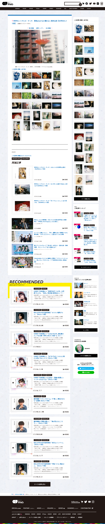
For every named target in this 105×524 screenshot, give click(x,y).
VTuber (38, 8)
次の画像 (48, 28)
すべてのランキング (86, 267)
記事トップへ (40, 28)
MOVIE (31, 8)
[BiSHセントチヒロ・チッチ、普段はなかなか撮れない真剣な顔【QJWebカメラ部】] (17, 75)
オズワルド (86, 320)
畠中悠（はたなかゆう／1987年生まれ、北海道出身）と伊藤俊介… (90, 323)
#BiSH (14, 152)
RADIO (50, 514)
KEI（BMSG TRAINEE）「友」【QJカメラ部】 (90, 252)
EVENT (89, 8)
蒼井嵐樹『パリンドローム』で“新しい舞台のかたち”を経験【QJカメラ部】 (49, 400)
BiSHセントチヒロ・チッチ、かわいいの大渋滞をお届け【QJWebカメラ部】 (49, 168)
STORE (82, 8)
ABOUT (14, 517)
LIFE (59, 514)
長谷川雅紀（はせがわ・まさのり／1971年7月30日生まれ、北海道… (90, 314)
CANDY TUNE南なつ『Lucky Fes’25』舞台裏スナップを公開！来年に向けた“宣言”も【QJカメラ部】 (49, 335)
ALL (65, 8)
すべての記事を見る (39, 484)
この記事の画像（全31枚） (19, 69)
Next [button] (95, 348)
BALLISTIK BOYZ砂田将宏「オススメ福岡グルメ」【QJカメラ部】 (48, 313)
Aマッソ (86, 283)
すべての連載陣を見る (86, 355)
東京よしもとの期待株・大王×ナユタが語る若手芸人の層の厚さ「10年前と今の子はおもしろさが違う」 (50, 220)
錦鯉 (85, 311)
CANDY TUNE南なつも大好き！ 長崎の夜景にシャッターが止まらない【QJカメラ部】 (49, 378)
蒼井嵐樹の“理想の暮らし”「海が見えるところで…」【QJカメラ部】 (48, 422)
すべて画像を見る (86, 199)
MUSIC (24, 8)
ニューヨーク (87, 292)
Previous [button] (76, 348)
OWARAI (17, 8)
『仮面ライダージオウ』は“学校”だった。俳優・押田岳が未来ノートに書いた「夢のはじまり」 (90, 217)
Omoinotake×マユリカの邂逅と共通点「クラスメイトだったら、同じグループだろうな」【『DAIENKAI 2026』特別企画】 (51, 260)
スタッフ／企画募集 (48, 517)
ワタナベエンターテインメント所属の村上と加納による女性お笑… (90, 287)
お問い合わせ (22, 517)
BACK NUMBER (73, 8)
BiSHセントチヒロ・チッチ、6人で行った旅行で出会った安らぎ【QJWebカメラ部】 (50, 184)
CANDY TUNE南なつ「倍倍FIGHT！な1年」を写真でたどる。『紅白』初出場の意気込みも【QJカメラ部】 (49, 292)
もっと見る (86, 330)
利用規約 (80, 517)
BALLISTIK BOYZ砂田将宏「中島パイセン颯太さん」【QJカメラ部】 (49, 465)
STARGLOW (87, 301)
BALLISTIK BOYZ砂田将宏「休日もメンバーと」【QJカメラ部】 (49, 443)
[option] (86, 348)
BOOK (55, 514)
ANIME (44, 8)
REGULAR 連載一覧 (19, 494)
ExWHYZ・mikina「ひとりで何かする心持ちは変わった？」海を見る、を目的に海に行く (90, 242)
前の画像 (31, 28)
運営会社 (72, 517)
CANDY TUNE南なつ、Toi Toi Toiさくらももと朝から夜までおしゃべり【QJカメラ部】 (49, 357)
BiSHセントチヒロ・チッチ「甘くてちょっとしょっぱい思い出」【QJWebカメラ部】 (50, 201)
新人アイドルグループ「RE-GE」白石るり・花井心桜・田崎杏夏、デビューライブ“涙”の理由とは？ (51, 246)
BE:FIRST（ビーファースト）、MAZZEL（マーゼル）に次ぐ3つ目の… (90, 305)
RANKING (58, 8)
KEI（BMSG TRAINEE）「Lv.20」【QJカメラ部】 (90, 261)
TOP (12, 494)
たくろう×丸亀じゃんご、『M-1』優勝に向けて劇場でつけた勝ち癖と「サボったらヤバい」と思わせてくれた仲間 (51, 233)
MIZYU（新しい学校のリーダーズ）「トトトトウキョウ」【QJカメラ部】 (90, 228)
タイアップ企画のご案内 (35, 517)
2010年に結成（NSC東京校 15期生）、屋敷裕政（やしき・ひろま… (90, 296)
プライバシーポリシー (62, 517)
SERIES (51, 8)
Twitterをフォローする (87, 368)
